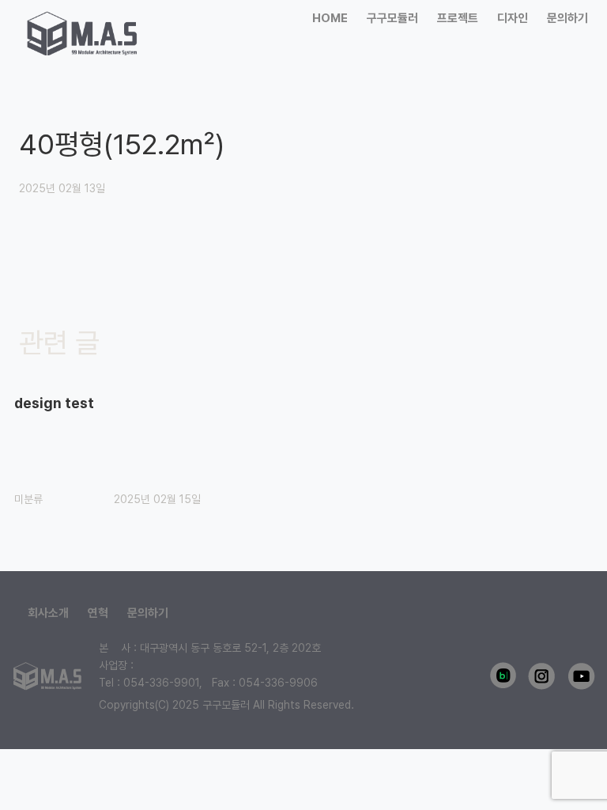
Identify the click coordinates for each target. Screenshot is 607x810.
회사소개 (48, 613)
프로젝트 (457, 18)
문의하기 (567, 18)
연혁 (98, 613)
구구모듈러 (392, 18)
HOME (330, 18)
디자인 (512, 18)
